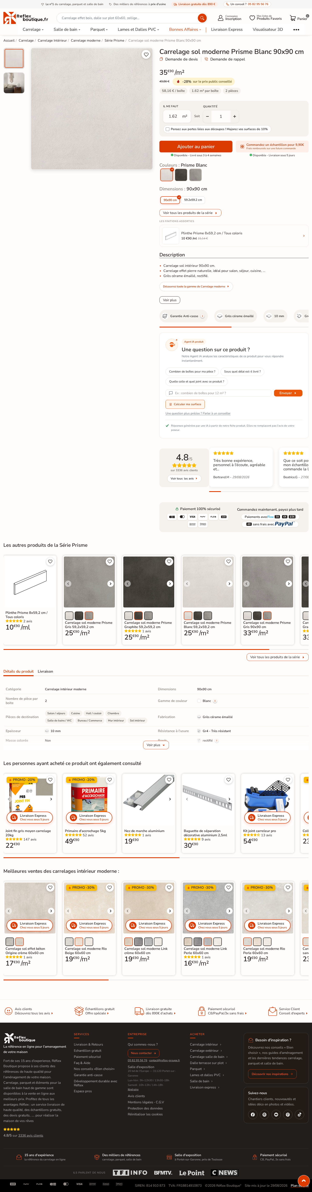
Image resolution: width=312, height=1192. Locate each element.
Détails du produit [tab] (18, 671)
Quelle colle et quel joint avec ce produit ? (196, 382)
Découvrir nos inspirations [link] (270, 1074)
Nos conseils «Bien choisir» (94, 1069)
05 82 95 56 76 (137, 1060)
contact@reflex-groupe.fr (164, 1060)
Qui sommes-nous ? (143, 1044)
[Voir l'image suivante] (110, 584)
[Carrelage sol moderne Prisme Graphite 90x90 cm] (181, 175)
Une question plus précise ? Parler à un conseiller (198, 413)
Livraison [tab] (45, 671)
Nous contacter (141, 1053)
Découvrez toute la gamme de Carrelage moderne (194, 286)
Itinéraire (133, 1089)
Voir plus (170, 300)
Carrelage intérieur (204, 1044)
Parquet (97, 29)
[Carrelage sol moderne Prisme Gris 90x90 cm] (195, 175)
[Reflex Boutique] (25, 17)
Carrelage (32, 29)
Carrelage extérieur (204, 1050)
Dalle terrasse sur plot (206, 1063)
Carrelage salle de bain (207, 1056)
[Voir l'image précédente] (68, 584)
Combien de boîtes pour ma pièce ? (192, 372)
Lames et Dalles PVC (137, 29)
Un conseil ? (249, 4)
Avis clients (136, 1096)
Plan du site (300, 1186)
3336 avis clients (30, 1135)
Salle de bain (65, 29)
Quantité (210, 106)
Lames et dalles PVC (205, 1075)
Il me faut (170, 106)
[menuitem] (14, 58)
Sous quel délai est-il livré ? (242, 372)
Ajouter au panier (196, 146)
